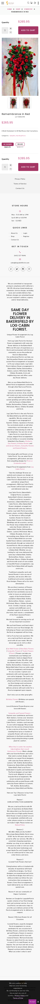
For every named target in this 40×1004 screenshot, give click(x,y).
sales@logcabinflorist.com (20, 263)
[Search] (28, 3)
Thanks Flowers (27, 651)
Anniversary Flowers (14, 751)
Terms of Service (20, 184)
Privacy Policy (20, 179)
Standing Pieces (21, 135)
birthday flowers (23, 443)
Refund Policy (20, 825)
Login (25, 233)
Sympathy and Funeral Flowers (19, 713)
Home (9, 9)
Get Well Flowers (13, 649)
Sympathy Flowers (14, 651)
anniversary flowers (13, 446)
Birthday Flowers (12, 699)
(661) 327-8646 (20, 255)
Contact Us (20, 188)
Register (26, 236)
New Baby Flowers (27, 649)
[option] (20, 67)
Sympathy (28, 9)
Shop (18, 9)
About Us (14, 233)
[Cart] (31, 3)
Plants (12, 653)
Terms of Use (18, 998)
